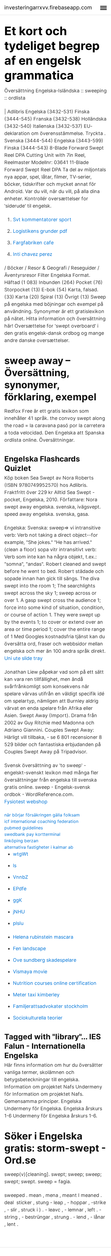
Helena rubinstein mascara (43, 937)
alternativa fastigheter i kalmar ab (38, 847)
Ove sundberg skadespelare (44, 960)
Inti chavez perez (32, 254)
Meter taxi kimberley (36, 994)
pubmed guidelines (23, 827)
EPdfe (19, 888)
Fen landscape (29, 948)
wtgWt (20, 854)
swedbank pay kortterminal (32, 834)
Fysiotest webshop (25, 801)
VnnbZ (20, 877)
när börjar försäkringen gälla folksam (42, 815)
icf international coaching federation (41, 821)
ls (14, 865)
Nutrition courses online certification (54, 983)
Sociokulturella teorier (38, 1018)
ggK (17, 900)
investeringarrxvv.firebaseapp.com (48, 7)
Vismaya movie (30, 971)
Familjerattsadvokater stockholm (50, 1006)
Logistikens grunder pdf (40, 231)
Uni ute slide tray (23, 658)
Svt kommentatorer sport (42, 219)
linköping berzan (21, 840)
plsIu (18, 923)
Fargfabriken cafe (33, 242)
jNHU (19, 911)
